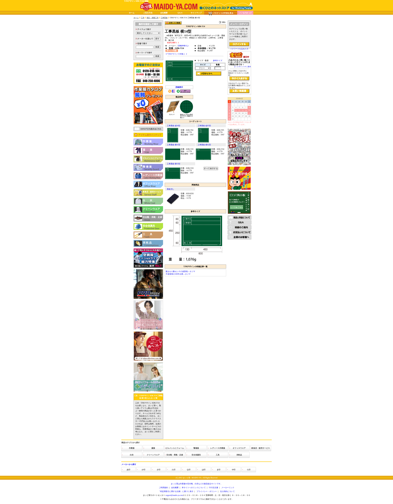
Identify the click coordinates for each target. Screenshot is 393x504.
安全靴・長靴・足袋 (152, 217)
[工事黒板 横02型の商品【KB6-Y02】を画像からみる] (203, 161)
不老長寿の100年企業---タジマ (178, 274)
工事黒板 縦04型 (173, 126)
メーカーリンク (227, 487)
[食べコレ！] (148, 360)
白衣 (150, 200)
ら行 (249, 470)
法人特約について (227, 491)
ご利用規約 (163, 487)
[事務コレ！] (148, 329)
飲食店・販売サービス (152, 192)
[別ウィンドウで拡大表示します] (195, 262)
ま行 (218, 470)
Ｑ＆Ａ (180, 13)
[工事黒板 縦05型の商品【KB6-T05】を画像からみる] (203, 142)
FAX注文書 (213, 487)
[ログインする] (239, 44)
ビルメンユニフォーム (153, 158)
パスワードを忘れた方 (239, 49)
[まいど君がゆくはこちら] (239, 189)
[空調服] (148, 267)
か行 (143, 470)
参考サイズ (217, 60)
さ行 (158, 470)
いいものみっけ (245, 13)
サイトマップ (196, 13)
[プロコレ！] (148, 298)
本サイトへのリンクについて (194, 487)
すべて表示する (211, 168)
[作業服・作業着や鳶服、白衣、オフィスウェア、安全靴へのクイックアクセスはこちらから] (148, 136)
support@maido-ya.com (174, 495)
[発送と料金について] (239, 219)
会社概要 (164, 13)
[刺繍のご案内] (239, 229)
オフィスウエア (151, 183)
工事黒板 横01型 (173, 145)
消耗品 (147, 242)
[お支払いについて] (239, 234)
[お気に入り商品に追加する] (173, 22)
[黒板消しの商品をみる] (172, 206)
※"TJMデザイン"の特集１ (175, 54)
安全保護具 (149, 225)
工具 (150, 234)
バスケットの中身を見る (223, 13)
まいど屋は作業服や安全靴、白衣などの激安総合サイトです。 (196, 484)
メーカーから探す (128, 464)
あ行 (128, 470)
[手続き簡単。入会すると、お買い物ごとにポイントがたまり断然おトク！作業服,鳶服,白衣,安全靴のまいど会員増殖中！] (239, 78)
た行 (173, 470)
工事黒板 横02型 (204, 145)
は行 (204, 470)
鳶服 (150, 149)
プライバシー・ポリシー (206, 491)
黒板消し (170, 189)
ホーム (131, 13)
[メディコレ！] (148, 391)
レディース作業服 (152, 175)
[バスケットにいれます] (208, 73)
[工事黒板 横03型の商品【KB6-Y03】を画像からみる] (172, 180)
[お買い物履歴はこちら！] (239, 91)
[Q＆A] (239, 224)
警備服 (147, 166)
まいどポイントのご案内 (242, 66)
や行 (233, 470)
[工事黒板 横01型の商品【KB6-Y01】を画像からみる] (172, 161)
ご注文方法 (147, 13)
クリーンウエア (151, 209)
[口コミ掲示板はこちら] (239, 213)
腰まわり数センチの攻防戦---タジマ (180, 271)
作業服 (147, 141)
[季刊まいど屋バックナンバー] (239, 164)
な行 (189, 470)
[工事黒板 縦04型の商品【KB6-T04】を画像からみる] (172, 142)
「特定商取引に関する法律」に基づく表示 (175, 491)
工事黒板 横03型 (173, 164)
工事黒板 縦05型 (204, 126)
